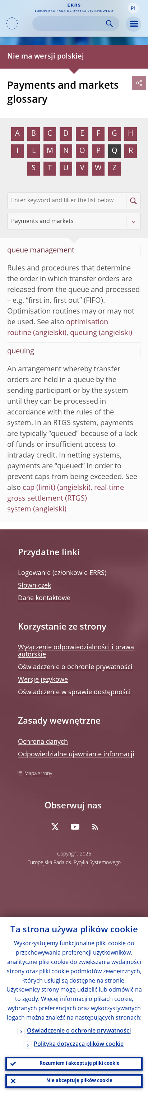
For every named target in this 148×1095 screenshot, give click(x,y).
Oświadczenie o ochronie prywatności (75, 667)
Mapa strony (38, 773)
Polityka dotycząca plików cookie (79, 1044)
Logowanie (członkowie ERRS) (62, 573)
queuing (83, 333)
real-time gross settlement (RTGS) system (65, 498)
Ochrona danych (43, 742)
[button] (133, 8)
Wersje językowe (43, 680)
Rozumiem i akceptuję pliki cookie (80, 1063)
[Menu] (133, 24)
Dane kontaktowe (44, 598)
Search (109, 23)
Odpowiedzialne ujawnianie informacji (76, 754)
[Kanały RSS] (95, 826)
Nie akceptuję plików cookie (79, 1080)
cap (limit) (39, 488)
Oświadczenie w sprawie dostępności (74, 692)
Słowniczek (34, 586)
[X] (55, 826)
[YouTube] (75, 826)
